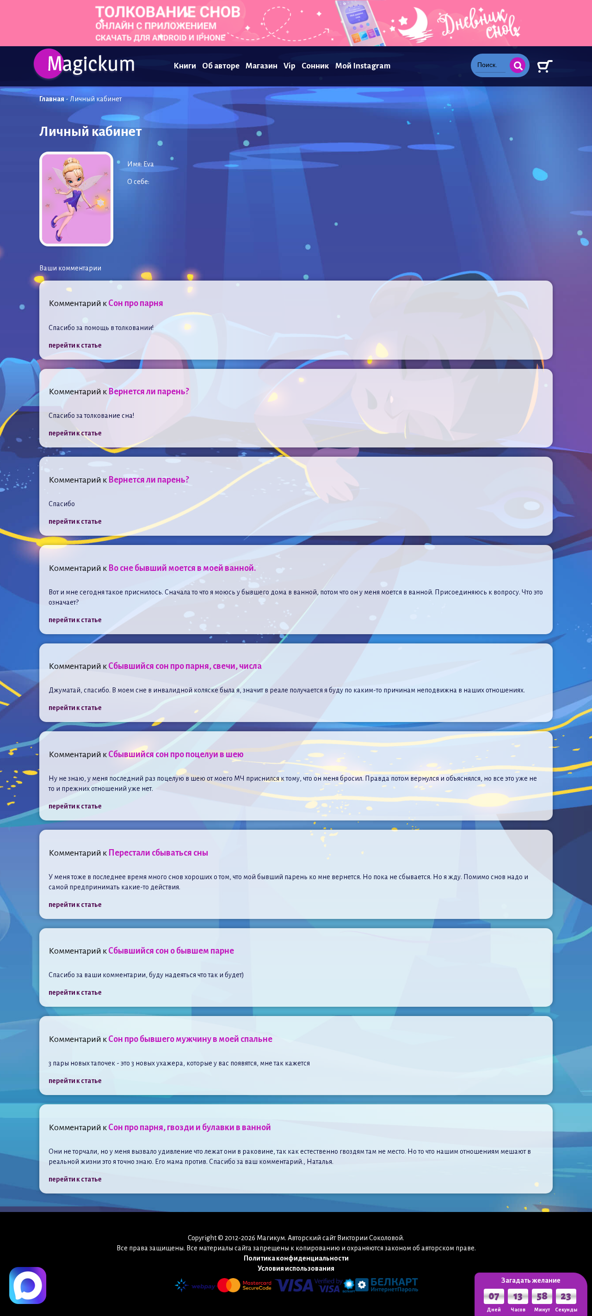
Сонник (315, 65)
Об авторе (221, 65)
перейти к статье (75, 345)
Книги (184, 65)
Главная (51, 99)
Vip (290, 65)
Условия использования (296, 1268)
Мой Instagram (362, 65)
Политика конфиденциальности (296, 1258)
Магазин (262, 65)
